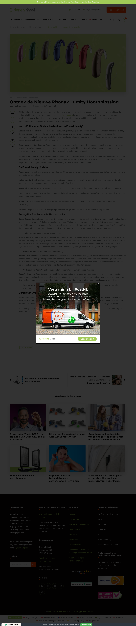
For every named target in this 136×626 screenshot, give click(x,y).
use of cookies (75, 624)
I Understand (86, 624)
